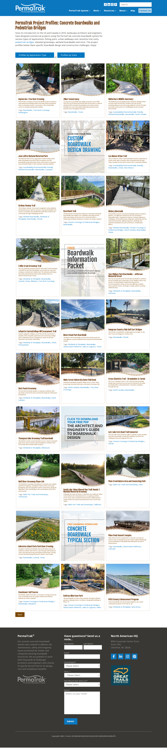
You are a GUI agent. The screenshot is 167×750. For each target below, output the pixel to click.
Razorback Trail (69, 211)
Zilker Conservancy (71, 99)
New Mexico (129, 168)
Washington (23, 112)
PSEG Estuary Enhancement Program (123, 599)
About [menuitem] (122, 10)
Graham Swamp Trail (26, 205)
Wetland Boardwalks (116, 114)
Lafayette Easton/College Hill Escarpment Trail (37, 331)
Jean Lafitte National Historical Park (33, 156)
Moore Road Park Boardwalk (74, 335)
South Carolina (140, 114)
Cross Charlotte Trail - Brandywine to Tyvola (126, 379)
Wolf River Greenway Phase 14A (31, 481)
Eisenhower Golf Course (28, 592)
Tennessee (22, 496)
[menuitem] (144, 10)
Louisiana (48, 169)
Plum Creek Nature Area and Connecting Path (127, 481)
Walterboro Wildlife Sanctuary (120, 99)
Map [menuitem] (133, 10)
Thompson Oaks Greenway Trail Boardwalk (35, 438)
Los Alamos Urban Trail (117, 156)
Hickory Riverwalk (115, 211)
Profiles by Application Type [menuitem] (32, 55)
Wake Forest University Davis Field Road (79, 380)
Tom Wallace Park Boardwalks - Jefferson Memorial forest (125, 275)
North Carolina (130, 230)
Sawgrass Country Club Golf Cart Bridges (125, 329)
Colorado (111, 549)
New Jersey (136, 607)
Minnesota (45, 448)
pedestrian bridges (24, 42)
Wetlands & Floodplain (32, 279)
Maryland (32, 604)
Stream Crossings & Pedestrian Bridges (83, 222)
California (97, 504)
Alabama (34, 281)
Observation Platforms (72, 346)
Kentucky (112, 293)
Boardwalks (27, 110)
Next (20, 614)
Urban (120, 168)
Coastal (21, 281)
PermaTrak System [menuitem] (78, 10)
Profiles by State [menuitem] (69, 55)
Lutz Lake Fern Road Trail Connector (123, 432)
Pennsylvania (23, 345)
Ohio (141, 484)
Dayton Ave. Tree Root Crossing (31, 99)
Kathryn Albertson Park (73, 595)
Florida (39, 219)
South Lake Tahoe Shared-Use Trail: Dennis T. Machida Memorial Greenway (81, 490)
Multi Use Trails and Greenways (35, 494)
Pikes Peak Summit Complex (119, 535)
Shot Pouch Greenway (27, 388)
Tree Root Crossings (41, 110)
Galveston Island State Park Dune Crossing (35, 546)
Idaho (99, 607)
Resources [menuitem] (109, 10)
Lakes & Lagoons (89, 346)
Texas (80, 112)
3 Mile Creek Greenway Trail (29, 266)
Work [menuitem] (96, 10)
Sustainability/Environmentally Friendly (128, 112)
